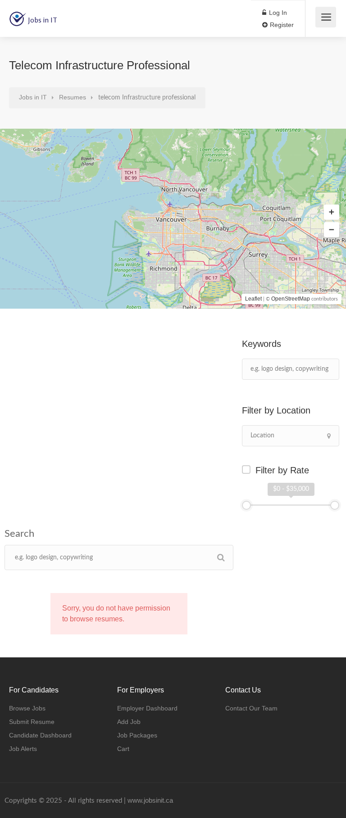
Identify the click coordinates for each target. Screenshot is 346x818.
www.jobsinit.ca (150, 800)
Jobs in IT (42, 19)
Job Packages (137, 735)
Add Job (129, 721)
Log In (277, 12)
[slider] (246, 505)
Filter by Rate (282, 470)
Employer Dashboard (147, 708)
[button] (331, 212)
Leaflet (253, 299)
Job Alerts (23, 748)
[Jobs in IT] (17, 14)
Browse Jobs (27, 708)
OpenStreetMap (290, 299)
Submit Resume (32, 721)
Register (281, 24)
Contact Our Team (251, 708)
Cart (123, 748)
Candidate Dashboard (40, 735)
